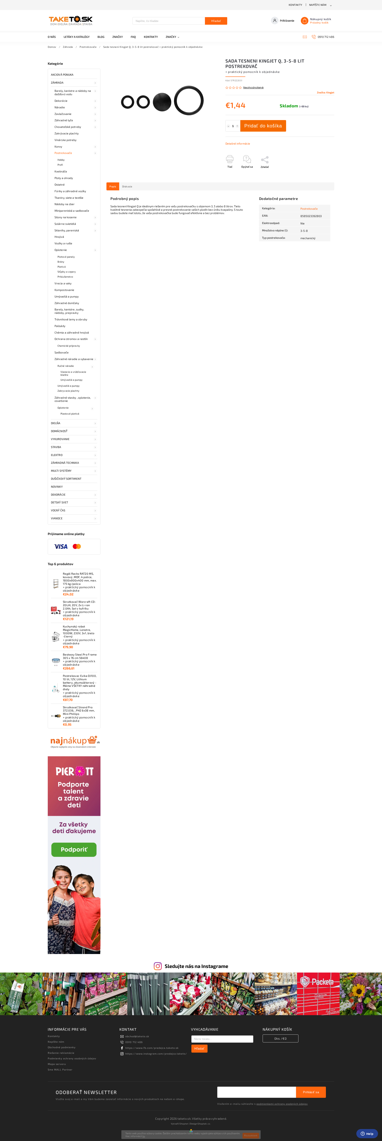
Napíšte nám (317, 4)
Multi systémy (61, 470)
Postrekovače (63, 153)
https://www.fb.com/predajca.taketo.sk (152, 1047)
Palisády (60, 326)
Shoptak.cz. (204, 1123)
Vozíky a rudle (63, 243)
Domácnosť (59, 431)
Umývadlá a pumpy (67, 296)
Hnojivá (59, 236)
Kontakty (295, 4)
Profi (60, 164)
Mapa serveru (57, 1064)
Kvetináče (61, 171)
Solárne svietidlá (65, 223)
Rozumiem (250, 1135)
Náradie (60, 107)
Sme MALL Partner (60, 1069)
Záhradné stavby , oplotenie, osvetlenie (73, 399)
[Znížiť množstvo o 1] (228, 126)
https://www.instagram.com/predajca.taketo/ (156, 1053)
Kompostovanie (64, 290)
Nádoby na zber (65, 204)
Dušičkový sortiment (66, 478)
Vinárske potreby (66, 140)
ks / (280, 1038)
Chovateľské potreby (68, 126)
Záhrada (57, 82)
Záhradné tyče (64, 120)
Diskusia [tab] (127, 186)
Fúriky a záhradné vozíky (70, 191)
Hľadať (216, 21)
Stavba (56, 447)
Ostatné (60, 184)
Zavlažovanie (63, 113)
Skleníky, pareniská (67, 230)
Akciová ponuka (62, 74)
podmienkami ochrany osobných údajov (282, 1103)
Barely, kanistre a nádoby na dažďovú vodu (73, 92)
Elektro (56, 455)
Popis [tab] (112, 186)
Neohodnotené (253, 87)
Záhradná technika (65, 462)
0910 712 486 (134, 1042)
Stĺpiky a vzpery (66, 271)
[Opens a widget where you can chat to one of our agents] (367, 1134)
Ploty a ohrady (64, 178)
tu (143, 1136)
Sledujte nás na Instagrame (196, 966)
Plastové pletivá (69, 413)
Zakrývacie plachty (67, 133)
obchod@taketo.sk (137, 1036)
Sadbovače (62, 352)
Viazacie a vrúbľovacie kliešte (73, 373)
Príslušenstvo (65, 276)
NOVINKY (57, 486)
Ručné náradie (65, 365)
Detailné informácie (237, 143)
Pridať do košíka (263, 125)
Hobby (61, 159)
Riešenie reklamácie (61, 1052)
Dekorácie (61, 100)
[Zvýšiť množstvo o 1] (237, 126)
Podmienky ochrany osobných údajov (72, 1058)
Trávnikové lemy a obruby (71, 319)
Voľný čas (58, 510)
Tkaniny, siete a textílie (69, 197)
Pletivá (61, 266)
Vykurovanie (60, 439)
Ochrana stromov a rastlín (71, 339)
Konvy (58, 146)
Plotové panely (66, 256)
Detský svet (59, 502)
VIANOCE (56, 518)
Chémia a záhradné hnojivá (72, 332)
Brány (60, 261)
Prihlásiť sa (311, 1092)
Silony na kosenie (66, 217)
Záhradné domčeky (67, 303)
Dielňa (55, 423)
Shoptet (183, 1123)
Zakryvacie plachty (68, 390)
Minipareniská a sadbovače (72, 210)
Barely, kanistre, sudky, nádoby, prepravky (69, 311)
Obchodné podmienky (62, 1047)
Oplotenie (61, 249)
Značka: (325, 92)
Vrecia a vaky (63, 283)
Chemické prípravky (68, 345)
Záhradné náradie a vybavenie (74, 359)
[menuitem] (54, 37)
